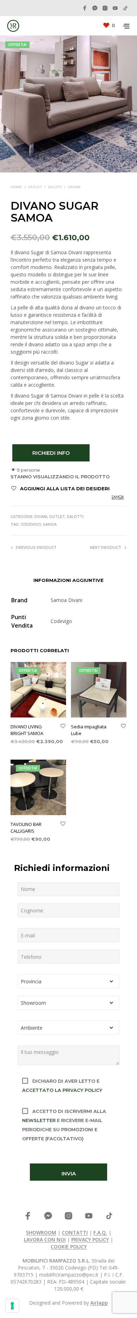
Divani (74, 187)
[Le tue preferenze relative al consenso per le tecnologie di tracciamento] (12, 1305)
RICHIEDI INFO (51, 453)
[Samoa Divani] (118, 498)
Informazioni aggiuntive (68, 580)
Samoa (50, 524)
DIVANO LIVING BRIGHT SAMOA (27, 729)
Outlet (35, 187)
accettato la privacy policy (62, 1090)
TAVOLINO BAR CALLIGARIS (26, 827)
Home (16, 187)
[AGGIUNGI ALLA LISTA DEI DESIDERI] (63, 726)
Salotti (55, 187)
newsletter (39, 1120)
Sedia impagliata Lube (88, 729)
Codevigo (31, 524)
